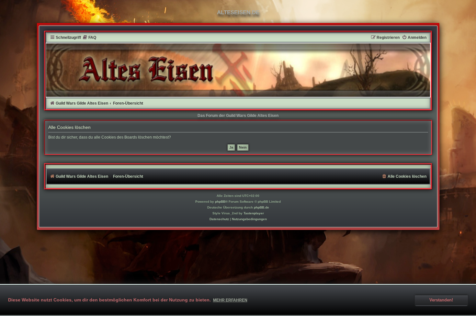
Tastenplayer (254, 213)
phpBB (220, 201)
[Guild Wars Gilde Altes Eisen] (238, 70)
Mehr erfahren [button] (230, 300)
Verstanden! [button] (441, 300)
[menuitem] (89, 38)
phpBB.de (261, 207)
